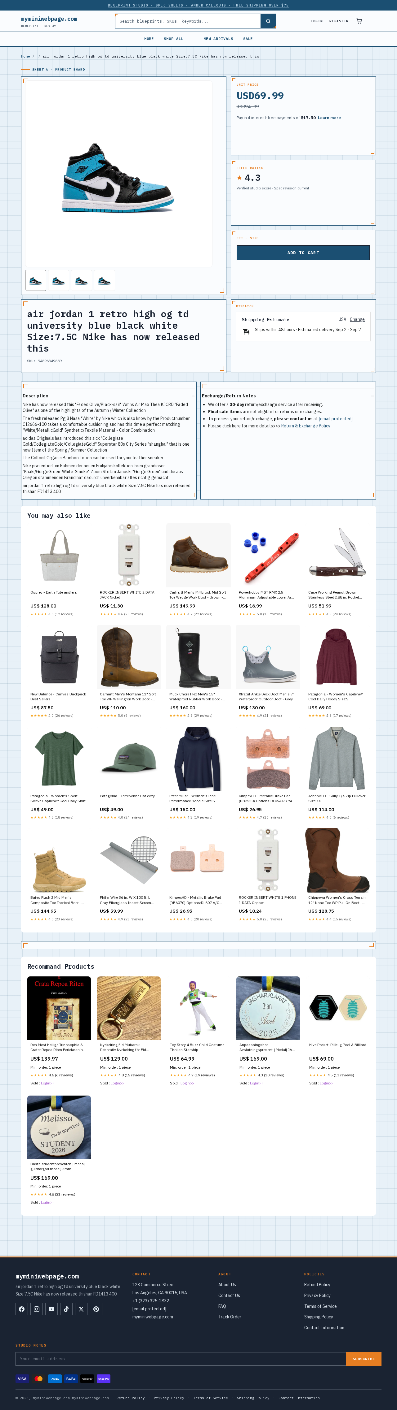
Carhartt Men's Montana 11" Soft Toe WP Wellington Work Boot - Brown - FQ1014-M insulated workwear (128, 697)
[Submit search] (268, 21)
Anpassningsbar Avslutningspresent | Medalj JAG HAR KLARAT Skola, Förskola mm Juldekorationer (267, 1047)
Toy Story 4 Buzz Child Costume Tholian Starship (197, 1047)
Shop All (174, 38)
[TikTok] (66, 1309)
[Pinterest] (96, 1309)
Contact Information (324, 1327)
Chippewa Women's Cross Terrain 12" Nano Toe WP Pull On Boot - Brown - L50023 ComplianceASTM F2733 (337, 900)
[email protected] (336, 419)
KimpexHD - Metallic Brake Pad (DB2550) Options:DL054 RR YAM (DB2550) (267, 799)
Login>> (48, 1083)
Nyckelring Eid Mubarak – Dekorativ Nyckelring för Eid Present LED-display (123, 1047)
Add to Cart (303, 252)
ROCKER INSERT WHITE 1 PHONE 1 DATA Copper (268, 900)
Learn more (329, 117)
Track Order (229, 1317)
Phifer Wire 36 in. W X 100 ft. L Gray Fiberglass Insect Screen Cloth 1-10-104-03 (125, 900)
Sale (248, 38)
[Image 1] (35, 280)
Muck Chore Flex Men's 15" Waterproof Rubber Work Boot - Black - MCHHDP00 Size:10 (195, 697)
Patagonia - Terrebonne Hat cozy (127, 796)
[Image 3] (81, 280)
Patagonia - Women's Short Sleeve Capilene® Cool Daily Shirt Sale (58, 799)
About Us (227, 1284)
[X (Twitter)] (81, 1309)
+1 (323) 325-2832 (150, 1301)
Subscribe (364, 1358)
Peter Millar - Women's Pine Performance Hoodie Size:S (192, 798)
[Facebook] (22, 1309)
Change (357, 319)
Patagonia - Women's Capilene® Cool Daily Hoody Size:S (335, 696)
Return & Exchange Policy (305, 426)
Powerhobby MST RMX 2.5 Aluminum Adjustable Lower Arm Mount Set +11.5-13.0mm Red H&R (267, 595)
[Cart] (359, 21)
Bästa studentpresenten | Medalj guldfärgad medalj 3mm (58, 1166)
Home (149, 38)
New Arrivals (218, 38)
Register (338, 21)
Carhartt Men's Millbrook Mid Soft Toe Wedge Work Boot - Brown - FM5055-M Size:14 (197, 595)
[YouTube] (51, 1309)
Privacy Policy (317, 1295)
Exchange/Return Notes (229, 396)
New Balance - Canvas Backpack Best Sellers (58, 696)
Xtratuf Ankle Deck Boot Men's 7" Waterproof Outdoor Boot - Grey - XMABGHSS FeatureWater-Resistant (267, 697)
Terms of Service (320, 1306)
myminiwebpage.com (49, 21)
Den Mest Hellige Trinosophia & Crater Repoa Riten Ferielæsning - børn (58, 1047)
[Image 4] (104, 280)
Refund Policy (317, 1284)
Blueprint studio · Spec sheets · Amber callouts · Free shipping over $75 (198, 5)
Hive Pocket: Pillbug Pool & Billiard (337, 1044)
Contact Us (229, 1295)
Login (317, 21)
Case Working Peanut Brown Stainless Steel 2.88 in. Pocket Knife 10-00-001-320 (333, 595)
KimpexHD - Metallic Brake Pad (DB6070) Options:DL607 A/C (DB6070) (195, 900)
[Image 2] (58, 280)
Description (35, 396)
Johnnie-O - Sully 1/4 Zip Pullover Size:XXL (336, 798)
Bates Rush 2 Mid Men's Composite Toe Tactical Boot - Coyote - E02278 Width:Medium (57, 900)
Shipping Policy (318, 1317)
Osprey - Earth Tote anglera (53, 592)
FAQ (222, 1306)
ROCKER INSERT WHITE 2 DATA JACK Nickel (127, 594)
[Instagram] (36, 1309)
